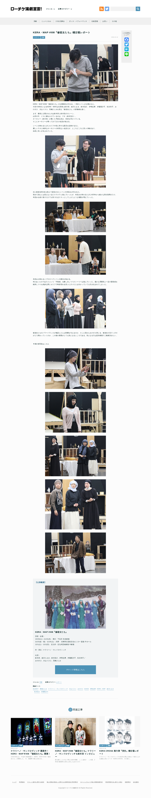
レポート (36, 37)
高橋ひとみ (43, 689)
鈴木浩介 (37, 691)
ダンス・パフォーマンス (78, 21)
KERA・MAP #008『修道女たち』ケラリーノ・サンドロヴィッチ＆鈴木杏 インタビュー (75, 754)
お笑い (104, 21)
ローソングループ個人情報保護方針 (91, 782)
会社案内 (136, 782)
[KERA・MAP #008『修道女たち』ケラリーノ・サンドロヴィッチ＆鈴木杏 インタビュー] (75, 731)
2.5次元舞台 (60, 21)
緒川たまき (110, 689)
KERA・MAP (101, 689)
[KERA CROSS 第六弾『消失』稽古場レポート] (119, 731)
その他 (114, 21)
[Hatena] (127, 49)
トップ (14, 782)
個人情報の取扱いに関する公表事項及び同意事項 (62, 782)
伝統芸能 (95, 21)
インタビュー (60, 745)
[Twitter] (127, 44)
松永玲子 (36, 689)
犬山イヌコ (72, 689)
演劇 (35, 21)
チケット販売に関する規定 (35, 782)
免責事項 (128, 782)
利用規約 (22, 782)
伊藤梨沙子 (44, 691)
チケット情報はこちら (75, 670)
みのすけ (80, 689)
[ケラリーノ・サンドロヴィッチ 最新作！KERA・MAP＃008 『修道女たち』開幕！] (31, 731)
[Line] (127, 54)
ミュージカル (46, 21)
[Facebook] (127, 40)
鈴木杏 (86, 689)
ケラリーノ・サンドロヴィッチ (58, 689)
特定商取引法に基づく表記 (113, 782)
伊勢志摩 (93, 689)
